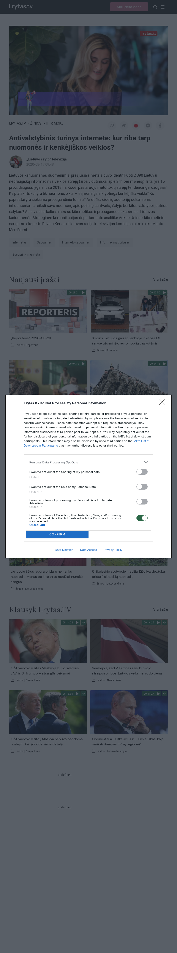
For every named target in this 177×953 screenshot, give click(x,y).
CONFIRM (57, 534)
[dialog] (88, 476)
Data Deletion (64, 549)
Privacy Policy (113, 549)
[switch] (142, 472)
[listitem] (88, 462)
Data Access (88, 549)
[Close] (163, 403)
